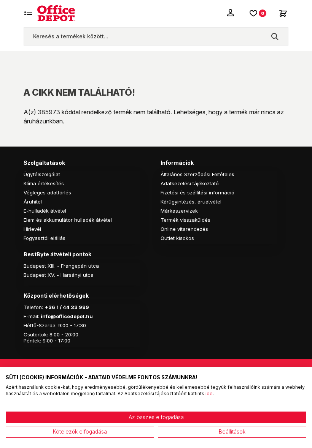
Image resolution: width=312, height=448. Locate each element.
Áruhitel (33, 202)
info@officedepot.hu (67, 316)
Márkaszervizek (179, 211)
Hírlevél (32, 229)
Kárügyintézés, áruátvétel (191, 202)
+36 (50, 307)
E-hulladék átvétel (45, 211)
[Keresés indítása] (274, 36)
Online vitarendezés (184, 229)
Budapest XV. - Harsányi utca (59, 275)
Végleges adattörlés (47, 192)
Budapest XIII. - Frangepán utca (61, 266)
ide (209, 393)
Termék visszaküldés (185, 220)
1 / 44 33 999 (72, 307)
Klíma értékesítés (44, 183)
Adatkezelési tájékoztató (190, 183)
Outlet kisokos (177, 238)
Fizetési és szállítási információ (197, 192)
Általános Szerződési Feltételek (197, 174)
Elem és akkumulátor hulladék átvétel (68, 220)
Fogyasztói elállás (44, 238)
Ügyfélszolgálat (42, 174)
